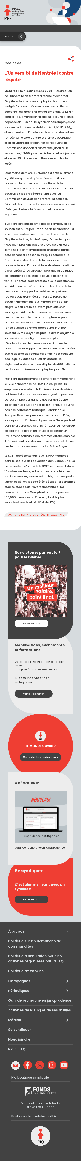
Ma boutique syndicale (30, 1077)
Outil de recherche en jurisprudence (39, 1000)
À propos (16, 931)
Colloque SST (23, 682)
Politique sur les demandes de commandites (34, 944)
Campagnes (19, 980)
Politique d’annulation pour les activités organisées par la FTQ (36, 959)
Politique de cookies (26, 971)
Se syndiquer (19, 1029)
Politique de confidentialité (33, 1116)
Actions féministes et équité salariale (36, 514)
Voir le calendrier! (33, 693)
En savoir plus (31, 623)
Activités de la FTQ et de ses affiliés (39, 1010)
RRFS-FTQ (16, 1049)
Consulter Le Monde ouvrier (40, 757)
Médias (14, 1019)
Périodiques (18, 990)
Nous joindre (19, 1039)
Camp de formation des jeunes (36, 669)
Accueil (9, 36)
